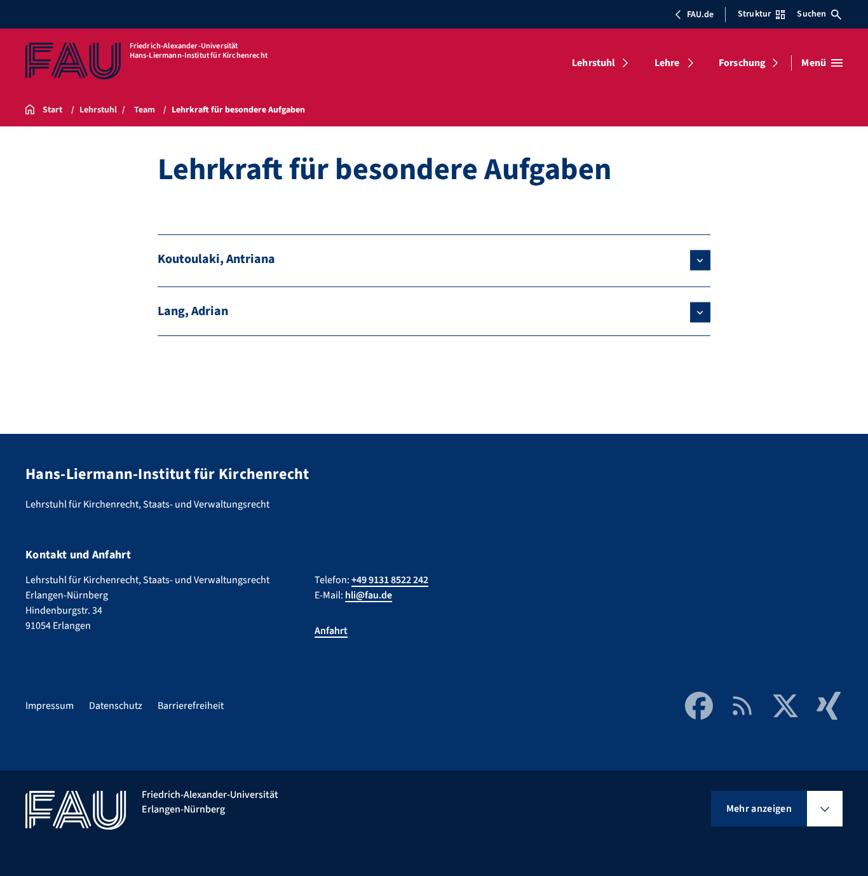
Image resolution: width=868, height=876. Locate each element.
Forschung (742, 63)
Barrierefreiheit (191, 706)
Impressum (49, 706)
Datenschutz (115, 706)
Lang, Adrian (193, 311)
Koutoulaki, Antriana (216, 259)
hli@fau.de (368, 595)
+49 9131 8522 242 (389, 580)
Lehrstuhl (593, 63)
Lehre (667, 63)
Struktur (754, 14)
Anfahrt (331, 631)
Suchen (811, 14)
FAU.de (700, 14)
